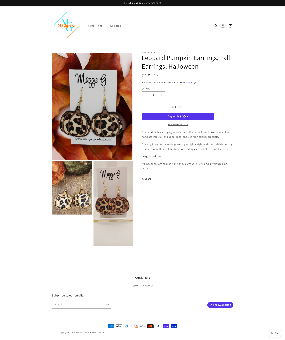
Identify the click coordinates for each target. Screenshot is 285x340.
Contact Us (148, 285)
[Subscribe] (107, 305)
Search (135, 285)
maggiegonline (65, 332)
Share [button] (148, 178)
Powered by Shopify (80, 332)
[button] (102, 25)
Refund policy (98, 332)
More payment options (178, 124)
